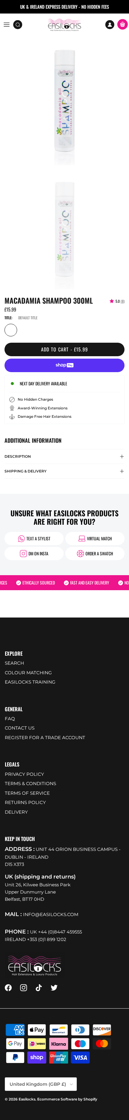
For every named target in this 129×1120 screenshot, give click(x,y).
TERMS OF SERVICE (27, 793)
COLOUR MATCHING (28, 672)
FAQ (10, 718)
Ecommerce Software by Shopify (67, 1099)
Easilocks (27, 1099)
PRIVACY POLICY (24, 774)
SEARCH (14, 663)
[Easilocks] (64, 25)
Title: (8, 317)
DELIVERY (16, 812)
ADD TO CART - (64, 349)
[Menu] (6, 24)
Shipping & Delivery (25, 471)
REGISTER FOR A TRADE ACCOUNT (45, 737)
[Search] (19, 24)
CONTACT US (19, 728)
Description (17, 456)
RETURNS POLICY (25, 802)
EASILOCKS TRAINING (30, 682)
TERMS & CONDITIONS (30, 783)
